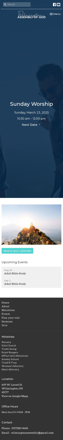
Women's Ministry (13, 366)
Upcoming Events (15, 262)
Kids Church (9, 345)
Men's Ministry (10, 369)
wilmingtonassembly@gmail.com (32, 432)
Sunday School (10, 359)
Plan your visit (11, 317)
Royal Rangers (10, 352)
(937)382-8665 (20, 428)
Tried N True (9, 362)
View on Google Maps (15, 396)
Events (6, 313)
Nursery (6, 342)
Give (4, 325)
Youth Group (9, 349)
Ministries (8, 310)
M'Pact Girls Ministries (15, 355)
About (5, 306)
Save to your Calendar (17, 250)
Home (5, 302)
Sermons (7, 321)
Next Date (30, 125)
